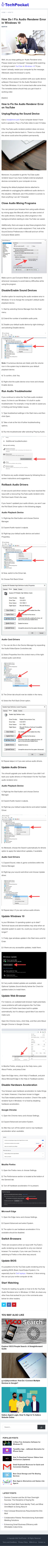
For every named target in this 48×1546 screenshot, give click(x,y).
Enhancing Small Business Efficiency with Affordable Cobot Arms (21, 1525)
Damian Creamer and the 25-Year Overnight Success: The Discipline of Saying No (21, 1498)
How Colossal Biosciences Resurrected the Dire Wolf (23, 1512)
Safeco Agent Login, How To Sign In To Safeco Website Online (21, 1416)
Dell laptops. (21, 1273)
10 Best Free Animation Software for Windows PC (26, 1443)
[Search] (41, 1427)
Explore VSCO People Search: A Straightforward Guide (22, 1347)
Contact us (41, 1542)
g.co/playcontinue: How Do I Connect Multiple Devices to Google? (21, 1381)
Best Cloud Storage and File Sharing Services (27, 1474)
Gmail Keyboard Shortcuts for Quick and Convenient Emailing (28, 1465)
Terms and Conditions (10, 1542)
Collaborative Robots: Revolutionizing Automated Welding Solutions (23, 1518)
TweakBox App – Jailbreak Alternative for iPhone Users (28, 1450)
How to (10, 12)
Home (4, 12)
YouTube (19, 66)
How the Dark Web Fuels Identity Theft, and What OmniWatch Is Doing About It (23, 1505)
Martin (4, 27)
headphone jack (13, 119)
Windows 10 (30, 66)
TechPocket (22, 1538)
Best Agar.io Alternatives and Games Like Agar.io (29, 1482)
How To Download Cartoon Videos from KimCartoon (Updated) (28, 1458)
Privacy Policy (23, 1542)
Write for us (33, 1542)
